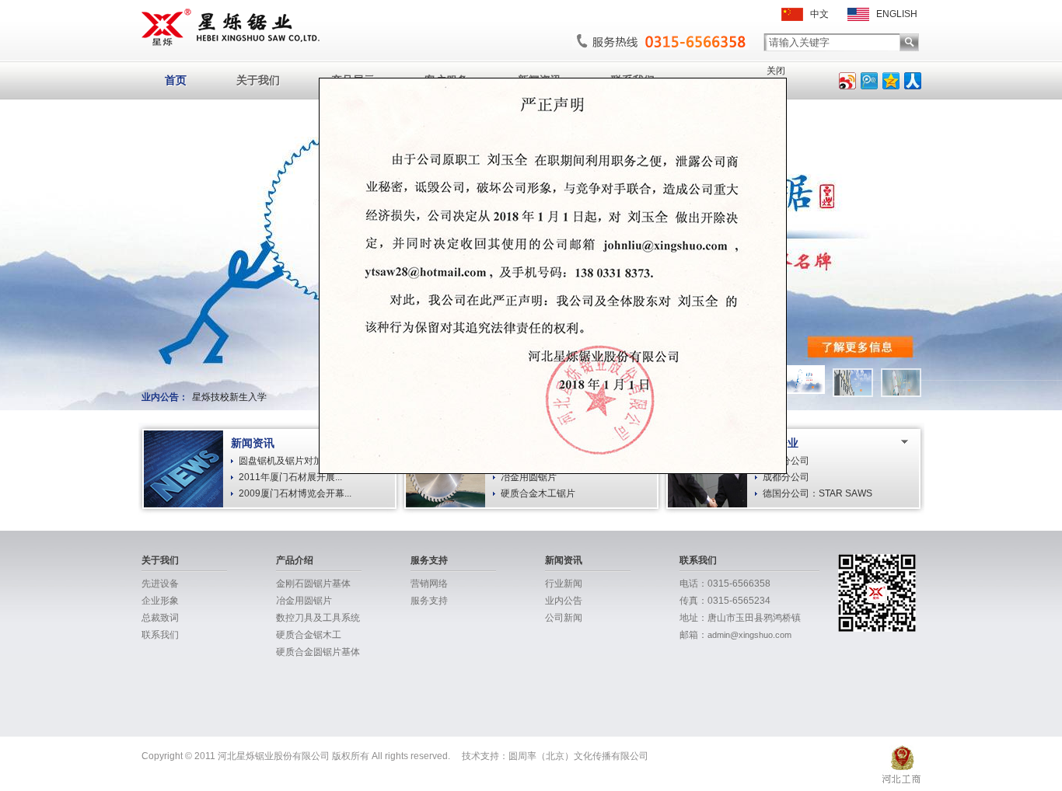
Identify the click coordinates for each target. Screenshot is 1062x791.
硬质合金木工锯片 (538, 493)
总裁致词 (160, 617)
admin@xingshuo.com (749, 634)
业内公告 (563, 600)
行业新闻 (563, 583)
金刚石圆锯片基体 (313, 583)
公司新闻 (563, 617)
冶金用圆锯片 (529, 477)
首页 (176, 80)
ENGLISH (893, 14)
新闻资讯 (563, 560)
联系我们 (160, 634)
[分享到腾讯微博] (869, 80)
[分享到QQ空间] (891, 80)
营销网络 (429, 583)
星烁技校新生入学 (229, 397)
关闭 (776, 70)
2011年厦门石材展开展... (290, 477)
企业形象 (160, 600)
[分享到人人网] (912, 80)
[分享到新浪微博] (847, 80)
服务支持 (429, 560)
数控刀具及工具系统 (318, 617)
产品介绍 (294, 560)
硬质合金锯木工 (308, 634)
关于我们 (258, 80)
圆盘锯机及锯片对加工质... (293, 460)
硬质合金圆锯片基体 (318, 651)
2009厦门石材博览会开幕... (295, 493)
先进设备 (160, 583)
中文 (816, 14)
